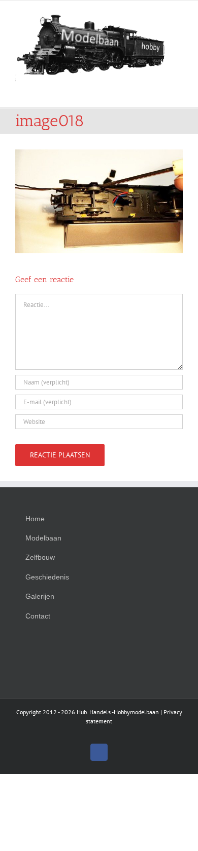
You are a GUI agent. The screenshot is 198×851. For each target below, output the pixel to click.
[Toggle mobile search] (160, 92)
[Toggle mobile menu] (179, 92)
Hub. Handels (94, 712)
